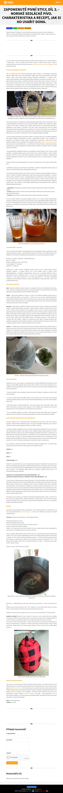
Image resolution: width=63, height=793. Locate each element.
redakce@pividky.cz (36, 789)
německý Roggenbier (48, 64)
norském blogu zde (26, 511)
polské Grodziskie (37, 64)
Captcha (8, 753)
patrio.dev (29, 791)
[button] (60, 2)
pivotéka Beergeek (29, 693)
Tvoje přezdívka (10, 733)
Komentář (9, 740)
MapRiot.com (42, 791)
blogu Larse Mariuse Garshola (48, 142)
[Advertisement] (34, 48)
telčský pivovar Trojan (16, 688)
